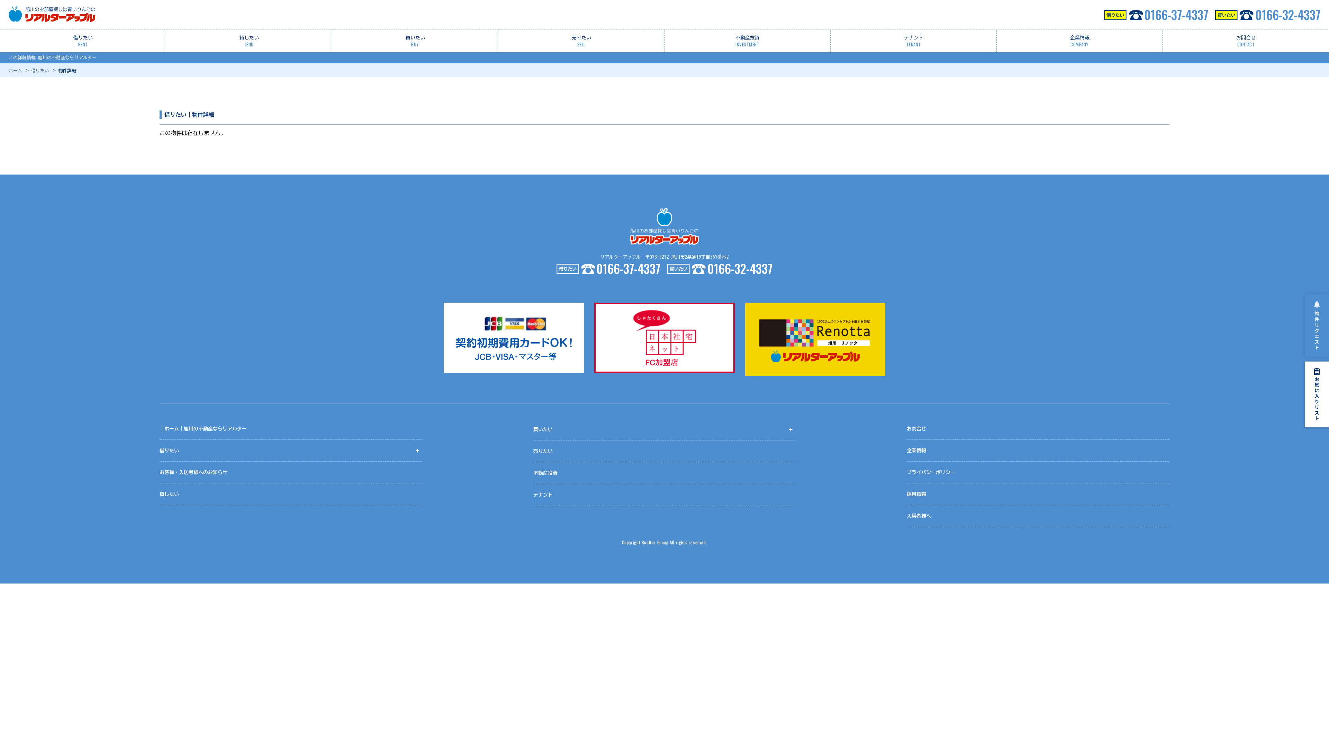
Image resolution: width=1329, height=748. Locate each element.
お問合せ (1246, 41)
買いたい (415, 41)
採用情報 (916, 494)
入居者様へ (919, 516)
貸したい (249, 41)
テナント (913, 41)
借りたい (83, 41)
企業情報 (1080, 41)
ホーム (15, 71)
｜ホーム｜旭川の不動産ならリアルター (203, 428)
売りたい (581, 41)
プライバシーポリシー (931, 472)
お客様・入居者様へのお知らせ (193, 472)
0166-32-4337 (1287, 15)
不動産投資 (747, 41)
